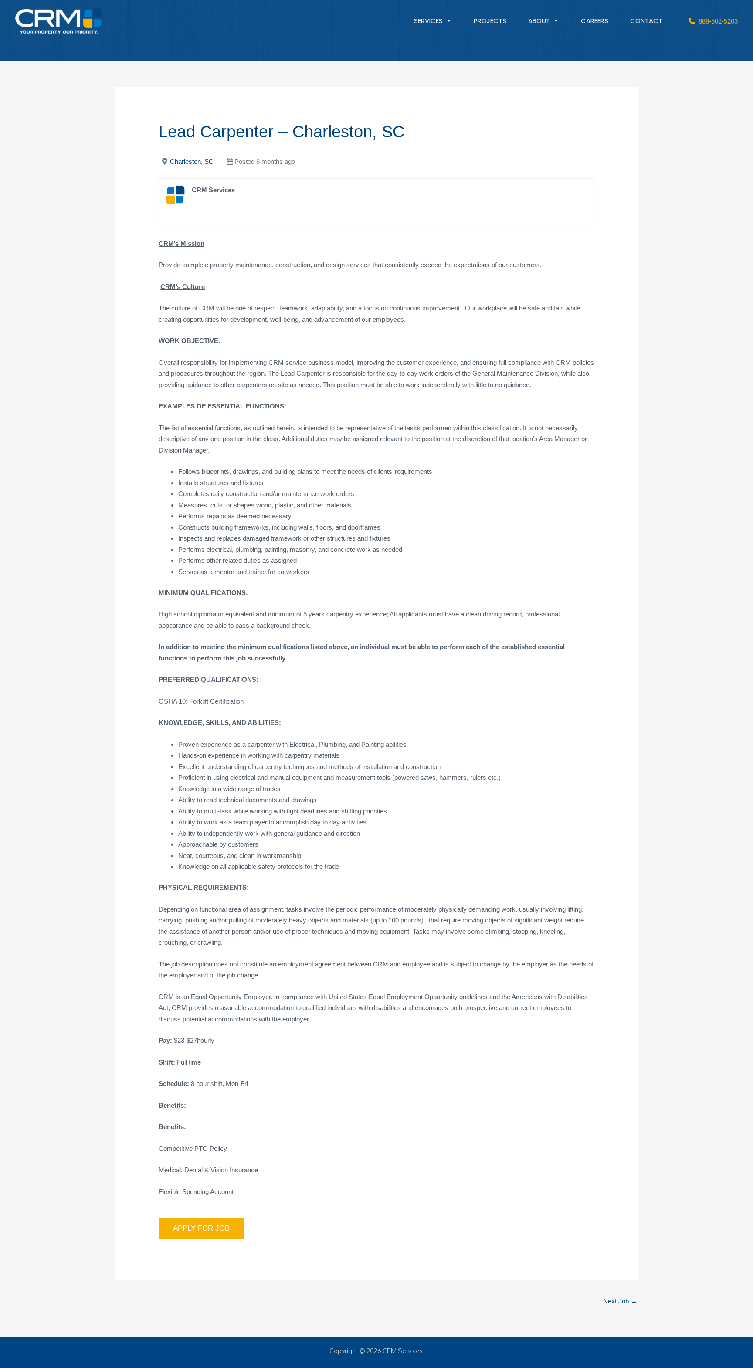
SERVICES (428, 20)
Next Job (620, 1301)
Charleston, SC (192, 161)
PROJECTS (490, 20)
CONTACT (646, 20)
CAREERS (594, 20)
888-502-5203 (716, 21)
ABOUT (539, 20)
